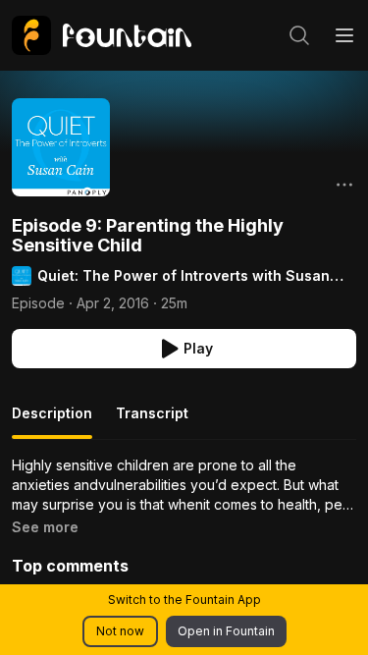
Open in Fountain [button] (226, 631)
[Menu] (344, 35)
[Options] (344, 184)
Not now (120, 631)
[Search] (299, 35)
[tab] (52, 421)
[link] (101, 35)
